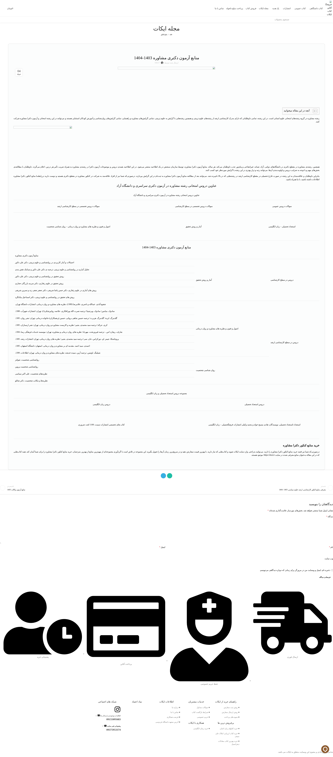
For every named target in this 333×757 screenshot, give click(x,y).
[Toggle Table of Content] (314, 111)
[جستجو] (292, 20)
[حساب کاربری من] (1, 8)
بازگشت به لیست (166, 487)
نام (331, 547)
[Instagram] (117, 709)
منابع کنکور (164, 34)
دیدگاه (329, 516)
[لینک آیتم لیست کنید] (225, 707)
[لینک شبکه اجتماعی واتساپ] (169, 475)
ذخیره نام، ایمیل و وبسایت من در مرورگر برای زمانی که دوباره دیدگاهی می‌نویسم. (295, 570)
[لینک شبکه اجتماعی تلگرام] (163, 475)
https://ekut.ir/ (269, 455)
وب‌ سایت (329, 558)
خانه (171, 34)
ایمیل (162, 547)
